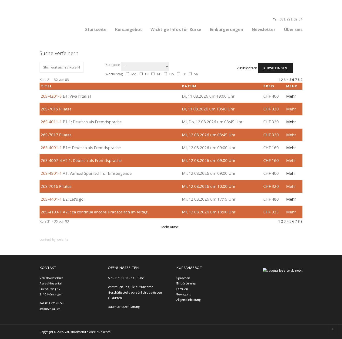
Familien (182, 289)
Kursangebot (128, 29)
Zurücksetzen (247, 68)
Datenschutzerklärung (124, 307)
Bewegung (183, 294)
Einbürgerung (185, 283)
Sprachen (183, 278)
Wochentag (114, 74)
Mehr (291, 96)
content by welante (54, 239)
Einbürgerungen (226, 29)
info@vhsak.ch (50, 309)
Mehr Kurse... (171, 227)
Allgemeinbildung (188, 300)
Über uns (293, 29)
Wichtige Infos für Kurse (176, 29)
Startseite (96, 29)
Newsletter (263, 29)
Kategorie (112, 64)
